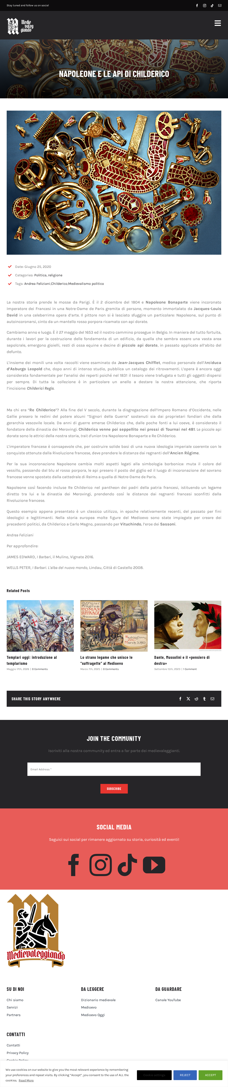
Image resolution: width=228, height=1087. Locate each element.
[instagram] (204, 5)
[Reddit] (196, 699)
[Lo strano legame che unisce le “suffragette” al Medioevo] (113, 626)
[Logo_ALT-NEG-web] (20, 20)
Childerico (59, 283)
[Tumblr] (204, 699)
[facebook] (197, 5)
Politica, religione (48, 275)
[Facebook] (180, 699)
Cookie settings (154, 1075)
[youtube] (154, 865)
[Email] (212, 699)
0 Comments (40, 669)
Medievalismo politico (86, 283)
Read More (26, 1080)
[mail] (219, 5)
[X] (188, 699)
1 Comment (190, 669)
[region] (114, 1073)
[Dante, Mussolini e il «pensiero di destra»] (187, 626)
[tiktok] (212, 5)
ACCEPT (210, 1075)
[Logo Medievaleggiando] (36, 895)
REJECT (185, 1075)
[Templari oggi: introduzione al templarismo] (40, 626)
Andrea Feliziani (37, 283)
